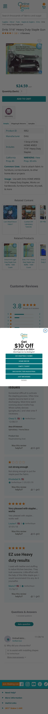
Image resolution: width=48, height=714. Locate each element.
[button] (24, 356)
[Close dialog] (45, 330)
